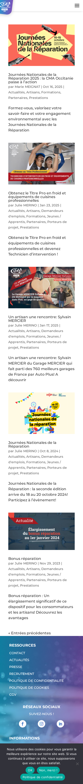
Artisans (33, 92)
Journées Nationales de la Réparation (32, 444)
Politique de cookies (29, 688)
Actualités (16, 92)
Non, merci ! (48, 770)
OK (30, 770)
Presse (15, 667)
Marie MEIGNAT (27, 87)
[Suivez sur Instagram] (41, 724)
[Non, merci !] (77, 763)
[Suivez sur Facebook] (22, 724)
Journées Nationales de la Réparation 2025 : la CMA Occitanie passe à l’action (40, 78)
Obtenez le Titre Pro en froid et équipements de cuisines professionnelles (37, 197)
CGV (12, 695)
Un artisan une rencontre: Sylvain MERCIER (39, 319)
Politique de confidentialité (36, 681)
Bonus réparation (24, 558)
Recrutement (21, 674)
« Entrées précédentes (29, 633)
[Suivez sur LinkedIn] (60, 724)
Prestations (38, 98)
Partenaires (17, 98)
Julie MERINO (26, 205)
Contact (17, 653)
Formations (50, 92)
